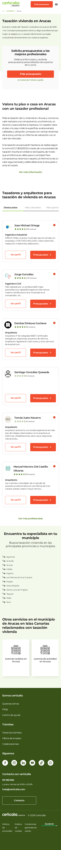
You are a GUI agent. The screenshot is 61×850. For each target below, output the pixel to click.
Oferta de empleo (11, 738)
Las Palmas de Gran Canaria (19, 577)
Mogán (9, 581)
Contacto (19, 800)
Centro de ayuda (11, 715)
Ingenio (9, 573)
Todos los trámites (12, 732)
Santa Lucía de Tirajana (17, 590)
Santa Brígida (12, 585)
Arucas (9, 565)
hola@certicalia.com (13, 789)
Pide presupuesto (41, 4)
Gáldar (9, 569)
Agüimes (10, 557)
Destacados (10, 207)
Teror (8, 602)
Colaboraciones (10, 744)
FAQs (5, 709)
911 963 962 (8, 780)
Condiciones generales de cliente (30, 827)
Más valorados (33, 207)
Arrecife (10, 561)
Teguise (9, 594)
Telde (8, 598)
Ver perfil (15, 254)
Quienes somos (10, 703)
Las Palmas (10, 11)
